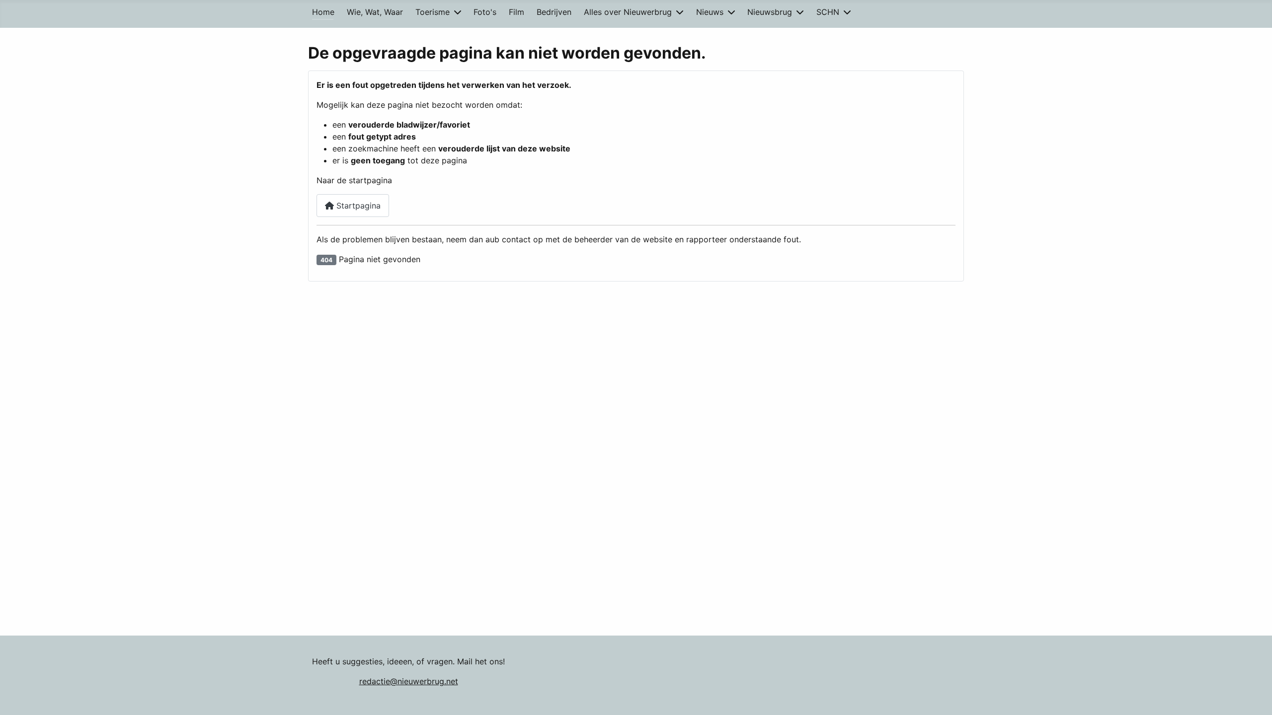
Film (516, 12)
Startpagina (357, 206)
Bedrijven (554, 12)
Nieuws (709, 12)
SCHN (827, 12)
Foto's (485, 12)
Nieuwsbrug (769, 12)
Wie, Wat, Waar (375, 12)
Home (323, 12)
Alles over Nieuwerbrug (628, 12)
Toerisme (432, 12)
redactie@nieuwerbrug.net (408, 681)
